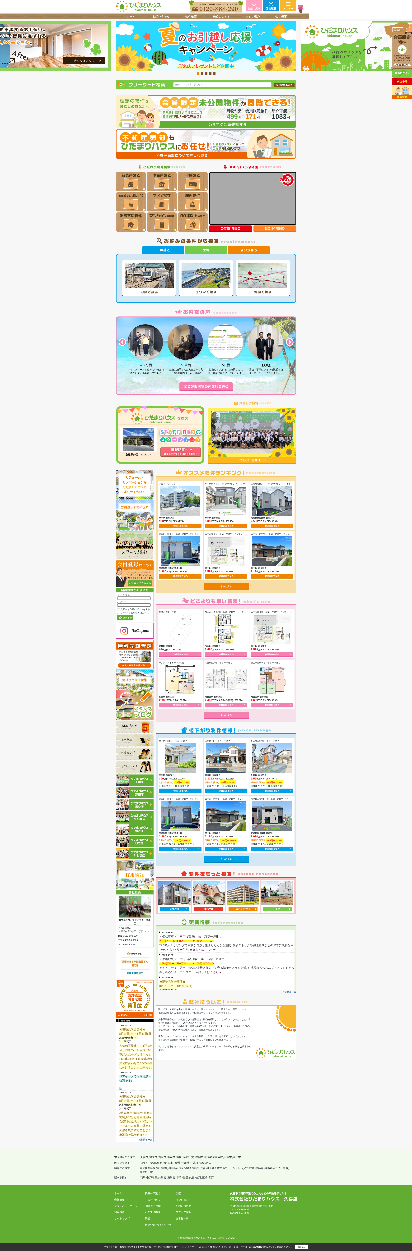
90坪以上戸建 (153, 1206)
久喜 (191, 1177)
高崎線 (259, 1168)
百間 (142, 1162)
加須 (185, 1177)
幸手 (179, 1177)
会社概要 (281, 16)
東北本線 (162, 1168)
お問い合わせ (161, 16)
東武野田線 (146, 1172)
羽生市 (228, 1157)
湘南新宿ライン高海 (276, 1168)
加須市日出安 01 (128, 1037)
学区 (178, 1193)
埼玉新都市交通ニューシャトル (225, 1168)
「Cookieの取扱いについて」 (260, 1247)
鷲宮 (163, 1177)
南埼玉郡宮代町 (185, 1157)
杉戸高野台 (153, 1177)
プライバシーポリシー (127, 1206)
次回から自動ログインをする (135, 609)
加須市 (153, 1157)
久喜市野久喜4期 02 (130, 1104)
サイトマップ (122, 1218)
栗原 (159, 1162)
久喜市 (144, 1157)
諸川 (153, 1162)
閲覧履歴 (271, 8)
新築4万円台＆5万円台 (158, 1225)
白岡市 (199, 1157)
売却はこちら (221, 16)
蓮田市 (237, 1157)
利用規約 (119, 1212)
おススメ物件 (152, 1212)
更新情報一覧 (145, 1139)
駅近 (147, 1218)
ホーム (131, 16)
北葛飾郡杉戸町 (214, 1157)
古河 (198, 1177)
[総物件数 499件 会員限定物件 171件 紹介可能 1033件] (206, 97)
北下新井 (175, 1162)
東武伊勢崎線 (147, 1168)
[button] (122, 342)
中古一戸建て (152, 1199)
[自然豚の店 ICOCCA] (138, 439)
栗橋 (204, 1177)
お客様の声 (182, 1218)
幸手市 (171, 1157)
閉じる (301, 1247)
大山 (208, 1162)
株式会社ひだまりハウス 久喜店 (264, 1198)
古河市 (162, 1157)
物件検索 (191, 16)
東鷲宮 (171, 1177)
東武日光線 (199, 1168)
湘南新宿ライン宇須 (179, 1168)
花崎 (142, 1177)
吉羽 (166, 1162)
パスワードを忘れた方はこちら (133, 612)
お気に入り (254, 8)
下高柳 (194, 1162)
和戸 (211, 1177)
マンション (182, 1199)
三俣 (202, 1162)
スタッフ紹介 (251, 16)
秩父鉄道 (249, 1168)
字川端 (185, 1162)
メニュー (288, 8)
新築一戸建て (152, 1193)
